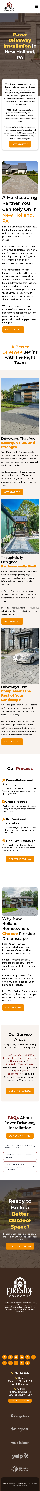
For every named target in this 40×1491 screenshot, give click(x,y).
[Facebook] (4, 1357)
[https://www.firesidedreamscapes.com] (20, 1287)
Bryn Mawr (16, 1061)
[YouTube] (16, 1357)
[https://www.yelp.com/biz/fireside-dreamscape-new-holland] (20, 1455)
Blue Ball (10, 1064)
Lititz (29, 1061)
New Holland (14, 1054)
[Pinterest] (27, 1357)
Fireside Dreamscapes (11, 1303)
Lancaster (31, 1057)
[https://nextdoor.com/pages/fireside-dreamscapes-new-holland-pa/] (20, 1442)
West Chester (26, 1064)
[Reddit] (4, 1363)
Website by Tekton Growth (25, 1484)
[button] (36, 7)
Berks (25, 1070)
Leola (6, 1057)
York (17, 1070)
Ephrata (29, 1054)
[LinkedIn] (22, 1357)
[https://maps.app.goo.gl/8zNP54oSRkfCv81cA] (20, 1416)
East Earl (17, 1057)
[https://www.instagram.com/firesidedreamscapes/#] (20, 1429)
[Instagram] (10, 1357)
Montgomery (13, 1073)
